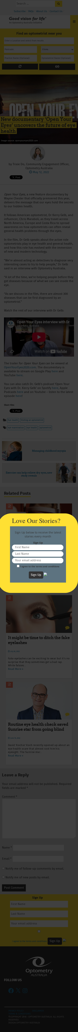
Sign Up (36, 575)
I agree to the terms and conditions (39, 566)
